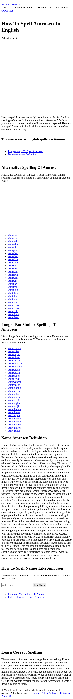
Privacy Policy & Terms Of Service (51, 693)
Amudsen (13, 317)
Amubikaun (14, 387)
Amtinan (12, 299)
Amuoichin (14, 400)
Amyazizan (14, 430)
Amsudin (13, 289)
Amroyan (13, 238)
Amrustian (13, 351)
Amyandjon (14, 424)
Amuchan (13, 305)
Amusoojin (14, 406)
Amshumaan (15, 363)
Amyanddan (14, 418)
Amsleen (13, 271)
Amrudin (13, 244)
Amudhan (13, 314)
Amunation (14, 394)
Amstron (12, 286)
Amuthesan (14, 412)
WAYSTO (11, 4)
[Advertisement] (36, 76)
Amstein (12, 280)
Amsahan (13, 253)
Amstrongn (14, 375)
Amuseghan (14, 403)
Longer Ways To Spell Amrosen (25, 151)
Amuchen (13, 308)
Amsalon (13, 259)
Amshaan (13, 268)
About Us (6, 696)
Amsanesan (14, 360)
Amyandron (14, 427)
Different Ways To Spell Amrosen (26, 597)
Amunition (14, 397)
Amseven (13, 265)
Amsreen (13, 274)
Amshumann (15, 366)
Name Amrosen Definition (22, 154)
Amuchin (13, 311)
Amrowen (13, 235)
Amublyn (13, 302)
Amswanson (15, 381)
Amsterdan (14, 369)
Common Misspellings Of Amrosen (27, 594)
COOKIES (7, 10)
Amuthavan (14, 409)
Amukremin (14, 391)
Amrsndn (13, 241)
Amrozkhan (14, 348)
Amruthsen (14, 357)
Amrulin (12, 247)
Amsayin (13, 262)
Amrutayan (14, 354)
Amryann (13, 250)
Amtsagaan (14, 384)
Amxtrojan (14, 415)
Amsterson (14, 372)
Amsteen (13, 277)
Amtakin (12, 296)
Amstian (12, 283)
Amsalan (13, 256)
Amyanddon (15, 421)
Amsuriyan (14, 378)
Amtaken (13, 293)
